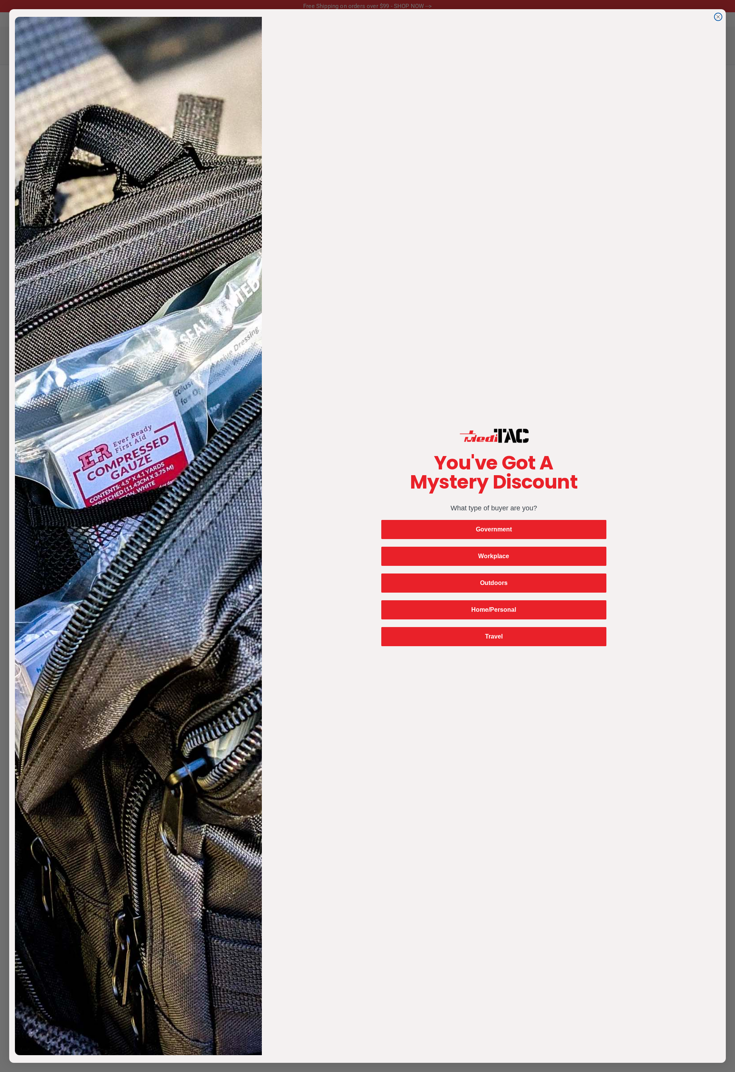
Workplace (493, 556)
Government (494, 529)
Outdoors (494, 583)
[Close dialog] (718, 17)
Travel (494, 636)
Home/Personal (493, 609)
